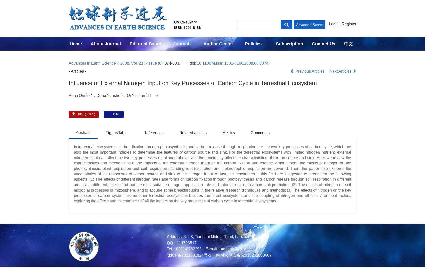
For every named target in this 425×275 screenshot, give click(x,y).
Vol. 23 (137, 63)
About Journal (106, 43)
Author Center (218, 43)
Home (76, 43)
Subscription (289, 43)
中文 (348, 43)
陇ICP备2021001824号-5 (189, 255)
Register (349, 24)
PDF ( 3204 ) (86, 114)
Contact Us (323, 43)
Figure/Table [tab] (117, 133)
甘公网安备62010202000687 (246, 255)
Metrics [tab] (228, 133)
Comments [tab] (260, 133)
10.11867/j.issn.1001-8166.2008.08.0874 (232, 63)
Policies (253, 43)
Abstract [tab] (83, 132)
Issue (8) (155, 63)
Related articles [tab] (193, 133)
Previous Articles (310, 71)
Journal (181, 43)
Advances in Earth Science (92, 63)
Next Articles (341, 71)
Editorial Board (145, 43)
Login (334, 24)
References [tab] (153, 133)
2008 (124, 63)
